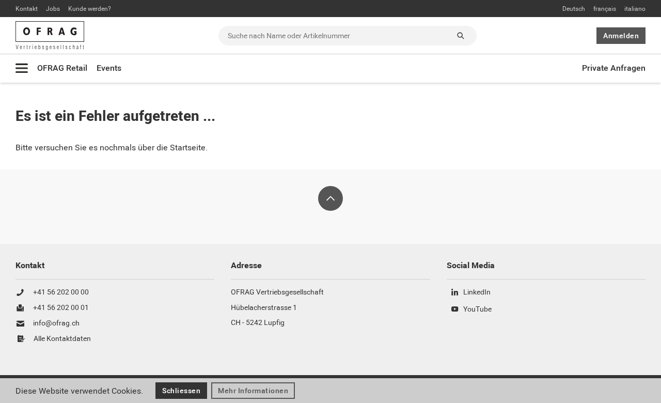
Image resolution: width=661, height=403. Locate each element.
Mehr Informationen (253, 390)
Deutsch (573, 8)
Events (109, 68)
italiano (635, 8)
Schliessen (181, 390)
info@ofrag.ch (56, 323)
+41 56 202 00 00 (61, 292)
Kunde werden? (89, 8)
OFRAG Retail (62, 68)
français (604, 8)
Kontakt (26, 8)
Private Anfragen (614, 68)
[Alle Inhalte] (22, 68)
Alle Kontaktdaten (62, 339)
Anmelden (621, 35)
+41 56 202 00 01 (61, 308)
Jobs (53, 8)
